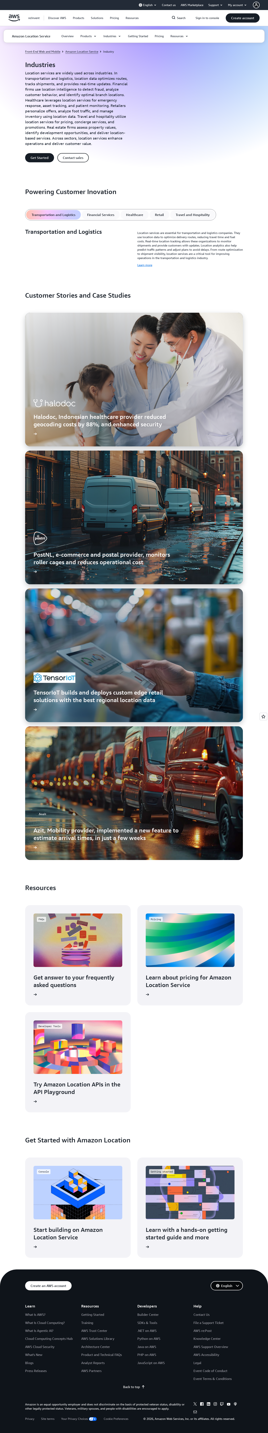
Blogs (29, 1363)
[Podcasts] (235, 1404)
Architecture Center (95, 1347)
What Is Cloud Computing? (45, 1323)
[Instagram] (215, 1404)
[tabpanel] (134, 248)
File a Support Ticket (208, 1323)
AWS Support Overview (210, 1347)
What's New (33, 1355)
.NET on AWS (147, 1331)
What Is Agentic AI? (39, 1331)
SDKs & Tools (147, 1323)
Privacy (29, 1418)
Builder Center (148, 1314)
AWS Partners (91, 1371)
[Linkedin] (208, 1404)
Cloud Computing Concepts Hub (49, 1338)
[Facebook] (202, 1404)
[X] (195, 1404)
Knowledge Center (207, 1338)
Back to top (131, 1387)
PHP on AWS (146, 1355)
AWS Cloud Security (39, 1347)
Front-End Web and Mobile (42, 51)
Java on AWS (146, 1347)
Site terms (47, 1418)
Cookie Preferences (116, 1418)
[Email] (195, 1412)
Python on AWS (148, 1338)
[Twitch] (222, 1404)
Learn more (144, 265)
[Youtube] (228, 1404)
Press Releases (36, 1371)
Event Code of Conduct (210, 1371)
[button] (57, 18)
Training (87, 1323)
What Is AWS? (35, 1314)
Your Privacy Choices (74, 1418)
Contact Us (201, 1314)
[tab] (53, 214)
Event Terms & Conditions (212, 1379)
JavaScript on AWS (151, 1363)
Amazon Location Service (81, 51)
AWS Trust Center (94, 1331)
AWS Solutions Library (97, 1338)
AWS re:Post (202, 1331)
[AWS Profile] (256, 5)
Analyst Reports (93, 1363)
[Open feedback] (263, 716)
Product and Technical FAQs (101, 1355)
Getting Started (92, 1314)
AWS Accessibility (206, 1355)
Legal (197, 1363)
